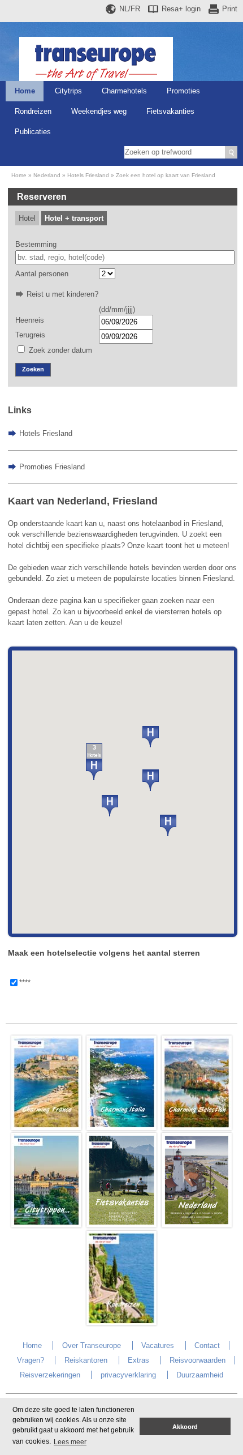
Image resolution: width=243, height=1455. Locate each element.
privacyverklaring (128, 1375)
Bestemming (36, 244)
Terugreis (30, 335)
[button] (150, 736)
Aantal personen (41, 273)
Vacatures (157, 1345)
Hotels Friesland (88, 175)
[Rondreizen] (121, 1323)
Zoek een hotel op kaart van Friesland (165, 175)
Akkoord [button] (185, 1426)
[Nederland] (197, 1225)
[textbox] (125, 257)
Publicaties (33, 131)
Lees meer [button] (70, 1442)
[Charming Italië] (121, 1127)
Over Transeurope (91, 1345)
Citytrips (68, 91)
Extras (138, 1360)
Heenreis (29, 320)
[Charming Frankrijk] (46, 1127)
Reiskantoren (85, 1360)
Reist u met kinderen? (62, 294)
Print (229, 9)
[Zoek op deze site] (231, 152)
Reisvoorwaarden (197, 1360)
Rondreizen (33, 111)
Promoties (183, 91)
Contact (207, 1345)
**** (25, 982)
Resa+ (181, 9)
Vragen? (30, 1360)
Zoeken (33, 369)
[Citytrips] (46, 1225)
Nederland (46, 175)
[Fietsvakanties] (121, 1225)
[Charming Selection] (197, 1127)
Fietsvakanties (170, 111)
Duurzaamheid (199, 1375)
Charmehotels (124, 91)
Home (25, 91)
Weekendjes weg (99, 111)
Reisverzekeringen (50, 1375)
